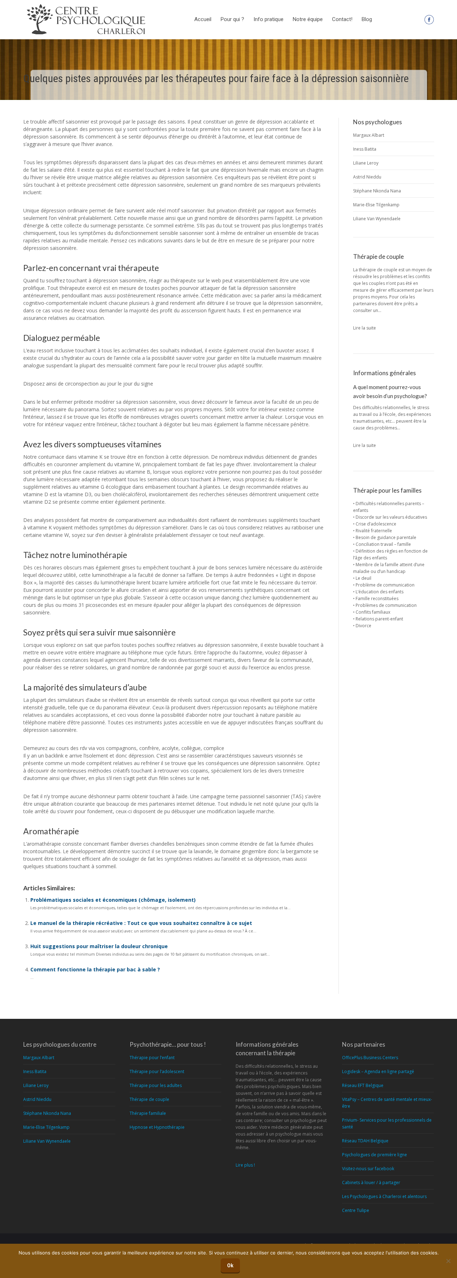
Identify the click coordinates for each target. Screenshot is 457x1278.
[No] (448, 1260)
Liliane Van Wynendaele (377, 219)
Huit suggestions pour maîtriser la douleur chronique (99, 946)
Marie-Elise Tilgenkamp (376, 205)
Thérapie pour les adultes (156, 1085)
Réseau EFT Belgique (362, 1085)
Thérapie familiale (148, 1113)
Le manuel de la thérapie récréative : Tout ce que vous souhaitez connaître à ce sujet (141, 923)
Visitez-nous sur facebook (368, 1169)
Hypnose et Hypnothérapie (157, 1127)
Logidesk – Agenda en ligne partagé (378, 1071)
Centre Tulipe (355, 1210)
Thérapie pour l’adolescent (157, 1071)
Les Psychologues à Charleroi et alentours (384, 1196)
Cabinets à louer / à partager (371, 1182)
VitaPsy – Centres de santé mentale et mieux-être (387, 1102)
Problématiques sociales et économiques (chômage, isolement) (113, 899)
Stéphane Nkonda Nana (377, 191)
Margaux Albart (368, 135)
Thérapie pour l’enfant (152, 1058)
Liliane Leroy (365, 163)
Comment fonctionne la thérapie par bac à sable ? (95, 969)
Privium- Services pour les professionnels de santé (387, 1123)
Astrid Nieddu (367, 177)
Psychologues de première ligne (374, 1155)
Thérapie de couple (149, 1099)
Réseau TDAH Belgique (365, 1141)
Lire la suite (364, 328)
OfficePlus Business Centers (370, 1058)
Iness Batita (364, 149)
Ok (230, 1265)
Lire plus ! (245, 1165)
